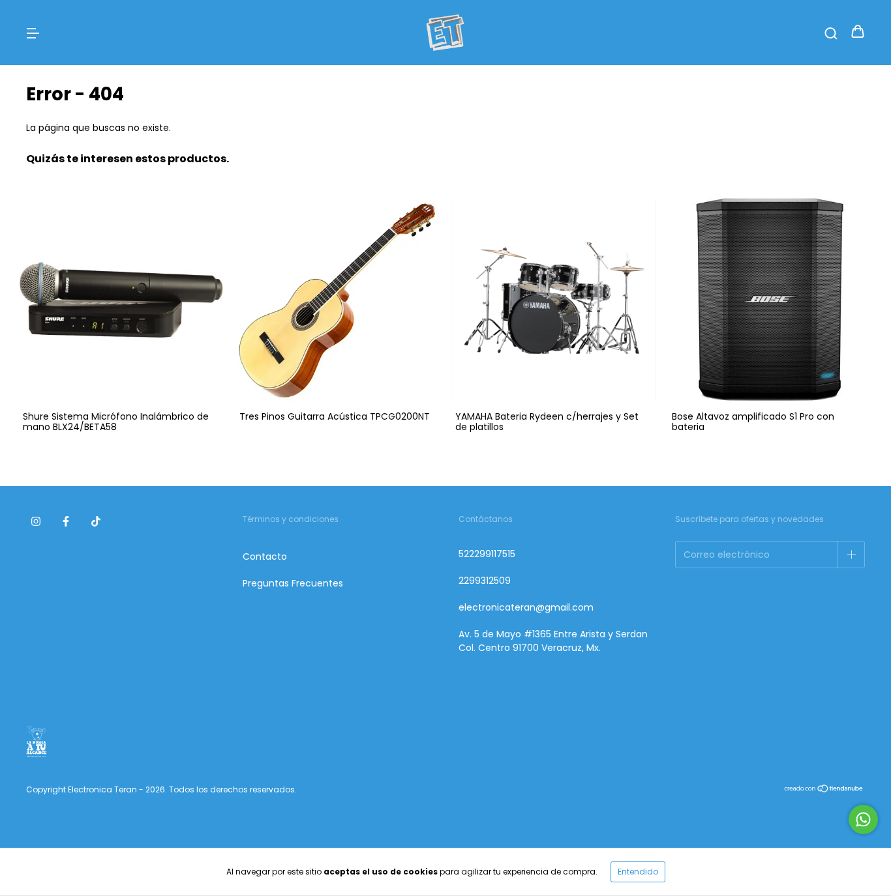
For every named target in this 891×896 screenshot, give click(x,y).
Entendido (638, 871)
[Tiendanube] (824, 789)
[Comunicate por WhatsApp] (863, 819)
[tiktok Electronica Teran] (96, 522)
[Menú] (32, 32)
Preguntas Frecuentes (293, 583)
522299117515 (487, 553)
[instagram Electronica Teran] (36, 522)
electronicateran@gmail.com (526, 607)
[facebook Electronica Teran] (66, 522)
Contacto (265, 556)
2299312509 (485, 580)
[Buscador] (831, 32)
